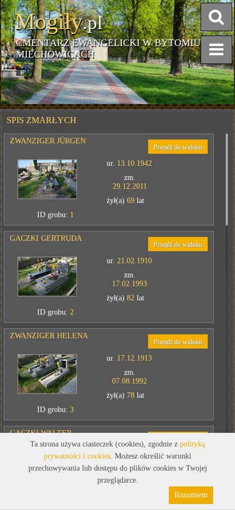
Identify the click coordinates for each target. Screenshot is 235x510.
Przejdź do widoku (178, 147)
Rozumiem (191, 495)
